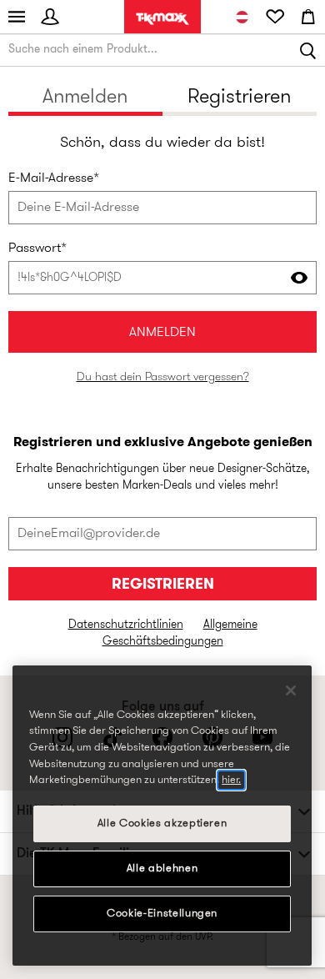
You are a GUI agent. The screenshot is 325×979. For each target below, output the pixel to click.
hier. (231, 780)
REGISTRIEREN (163, 585)
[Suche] (308, 50)
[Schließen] (290, 690)
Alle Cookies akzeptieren (163, 823)
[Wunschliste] (275, 16)
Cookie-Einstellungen (162, 913)
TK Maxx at (162, 19)
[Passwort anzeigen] (299, 278)
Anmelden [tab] (85, 98)
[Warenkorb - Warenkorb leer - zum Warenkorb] (308, 16)
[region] (162, 815)
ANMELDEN (162, 332)
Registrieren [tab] (239, 98)
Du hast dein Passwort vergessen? (163, 377)
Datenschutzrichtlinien (125, 625)
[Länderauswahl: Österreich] (241, 16)
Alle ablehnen (162, 868)
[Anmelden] (50, 16)
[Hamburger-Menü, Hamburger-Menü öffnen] (16, 16)
